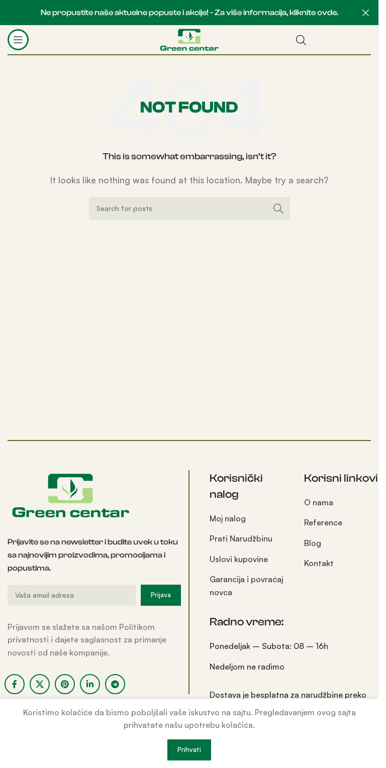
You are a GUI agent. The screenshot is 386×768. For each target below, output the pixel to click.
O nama (318, 502)
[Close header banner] (365, 12)
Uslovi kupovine (239, 559)
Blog (312, 543)
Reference (323, 522)
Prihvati (189, 749)
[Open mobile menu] (18, 40)
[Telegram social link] (115, 684)
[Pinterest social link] (65, 684)
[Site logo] (189, 39)
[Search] (278, 208)
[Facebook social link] (15, 684)
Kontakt (319, 563)
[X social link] (40, 684)
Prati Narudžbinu (241, 538)
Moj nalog (228, 518)
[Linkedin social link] (90, 684)
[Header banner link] (189, 12)
